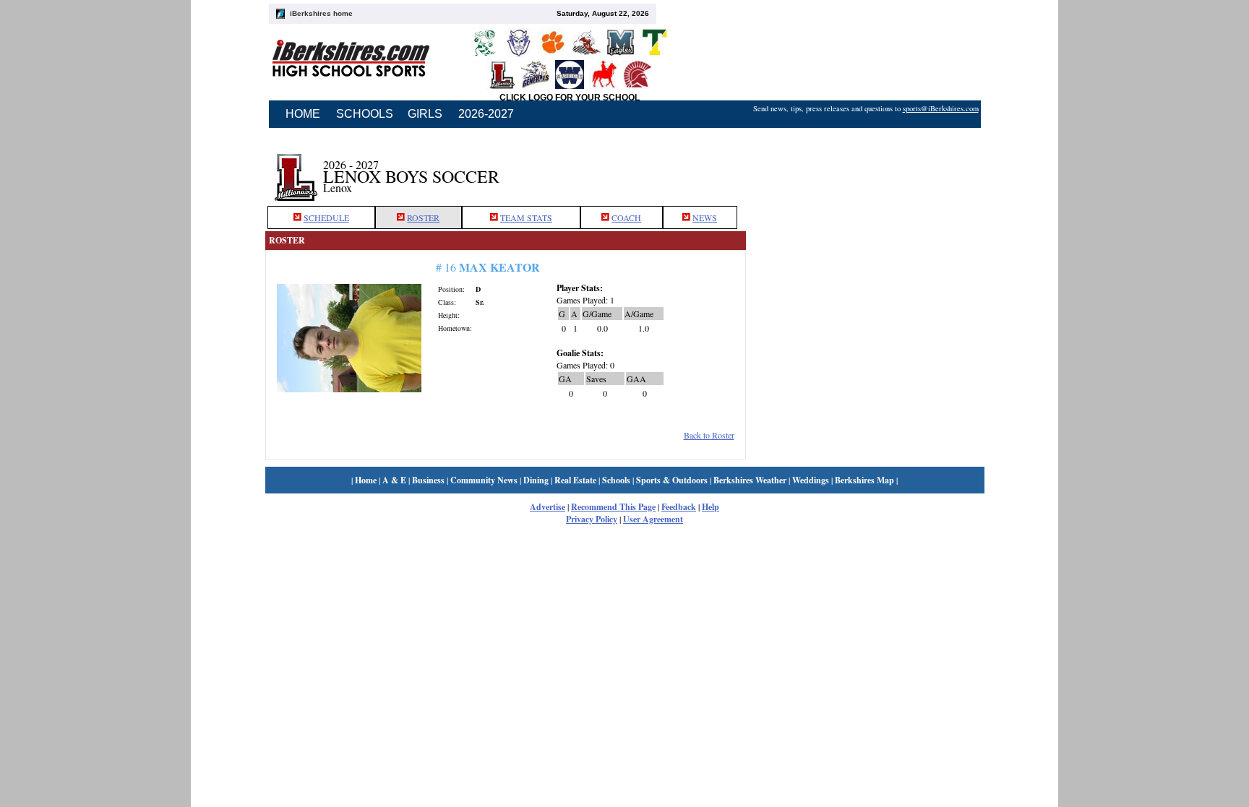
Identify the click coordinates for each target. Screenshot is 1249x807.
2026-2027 (486, 114)
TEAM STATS (526, 217)
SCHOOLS (364, 114)
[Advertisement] (865, 168)
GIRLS (425, 114)
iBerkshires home (321, 13)
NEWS (704, 217)
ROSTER (423, 217)
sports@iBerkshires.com (941, 108)
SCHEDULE (326, 217)
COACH (626, 217)
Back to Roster (709, 435)
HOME (303, 114)
